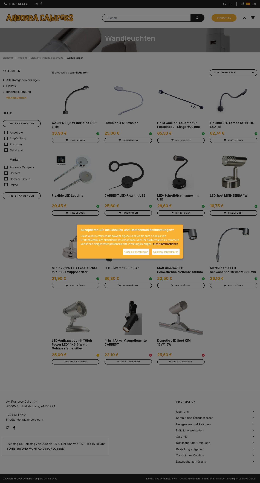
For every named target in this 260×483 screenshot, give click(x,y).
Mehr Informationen (165, 243)
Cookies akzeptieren (136, 251)
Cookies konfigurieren (165, 251)
